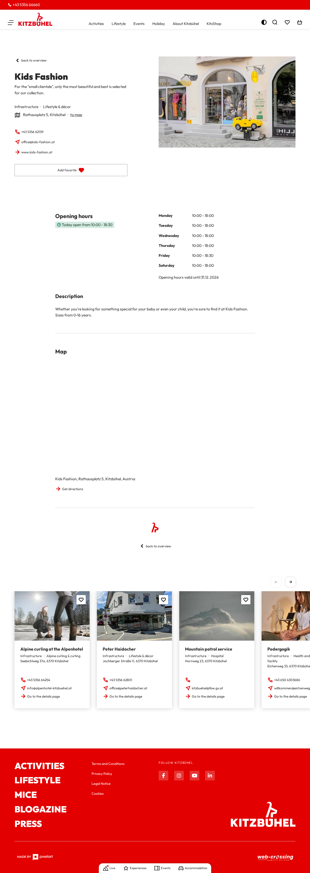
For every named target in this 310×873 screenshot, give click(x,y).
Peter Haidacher (119, 649)
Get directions (72, 489)
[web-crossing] (276, 857)
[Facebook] (163, 775)
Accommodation (196, 868)
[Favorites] (81, 599)
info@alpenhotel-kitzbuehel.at (49, 688)
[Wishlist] (287, 22)
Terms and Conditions (108, 764)
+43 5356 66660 (26, 4)
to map (76, 114)
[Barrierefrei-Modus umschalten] (264, 22)
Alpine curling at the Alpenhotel (51, 649)
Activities (96, 23)
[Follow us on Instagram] (179, 775)
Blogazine (41, 809)
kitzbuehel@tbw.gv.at (207, 688)
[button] (11, 22)
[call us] (188, 680)
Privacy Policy (102, 773)
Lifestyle (119, 23)
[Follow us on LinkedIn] (210, 775)
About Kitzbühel (186, 23)
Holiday (158, 23)
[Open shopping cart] (299, 22)
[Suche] (274, 22)
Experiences (138, 868)
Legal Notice (101, 783)
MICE (26, 794)
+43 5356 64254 (38, 680)
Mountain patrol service (208, 649)
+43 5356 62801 (120, 680)
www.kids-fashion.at (36, 152)
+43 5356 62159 (32, 132)
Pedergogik (278, 649)
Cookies (98, 793)
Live (112, 868)
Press (28, 823)
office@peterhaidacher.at (128, 688)
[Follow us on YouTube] (194, 775)
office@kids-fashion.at (38, 142)
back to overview (33, 60)
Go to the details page (43, 696)
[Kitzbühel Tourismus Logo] (35, 19)
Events (139, 23)
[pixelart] (35, 857)
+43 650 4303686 (287, 680)
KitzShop (214, 23)
